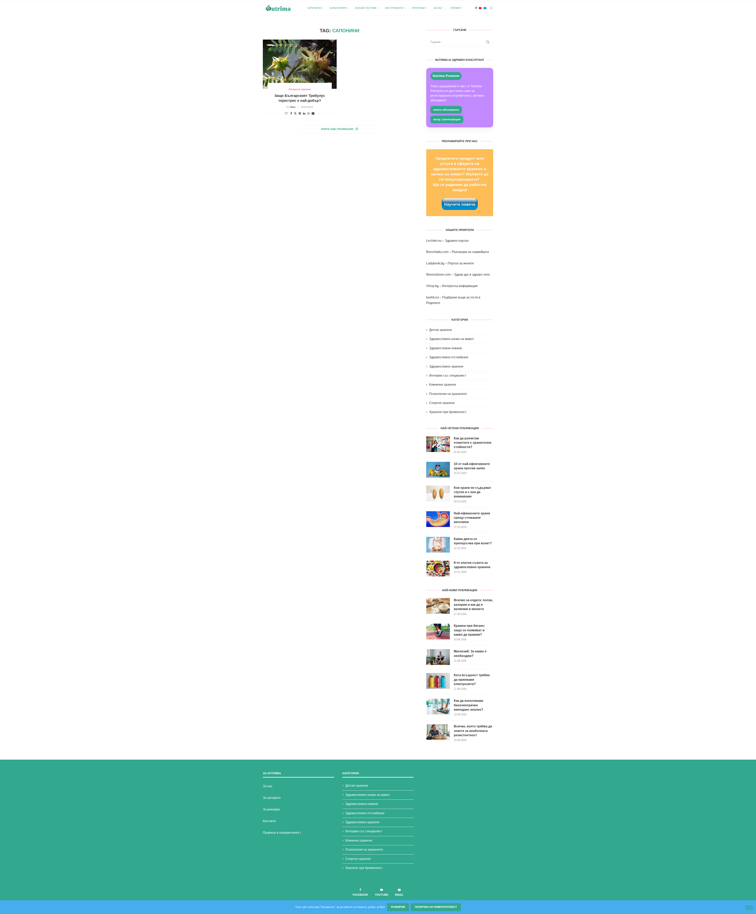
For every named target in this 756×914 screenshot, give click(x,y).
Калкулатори (338, 8)
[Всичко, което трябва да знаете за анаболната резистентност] (438, 732)
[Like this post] (286, 113)
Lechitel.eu (434, 240)
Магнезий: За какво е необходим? (470, 653)
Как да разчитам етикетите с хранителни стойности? (472, 443)
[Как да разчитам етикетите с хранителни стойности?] (438, 444)
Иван (293, 107)
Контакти (269, 821)
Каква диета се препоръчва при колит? (473, 541)
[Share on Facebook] (291, 113)
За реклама (271, 809)
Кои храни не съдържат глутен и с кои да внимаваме (472, 492)
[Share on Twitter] (295, 113)
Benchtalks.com (437, 252)
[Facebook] (476, 8)
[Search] (491, 8)
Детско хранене (440, 330)
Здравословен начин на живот (451, 339)
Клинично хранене (442, 384)
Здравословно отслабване (448, 357)
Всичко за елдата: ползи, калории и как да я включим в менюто (473, 604)
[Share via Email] (313, 113)
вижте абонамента (446, 109)
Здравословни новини (445, 348)
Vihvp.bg (432, 286)
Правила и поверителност (282, 832)
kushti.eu (432, 297)
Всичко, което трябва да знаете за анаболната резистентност (473, 731)
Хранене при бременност (447, 412)
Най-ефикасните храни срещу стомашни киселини (472, 518)
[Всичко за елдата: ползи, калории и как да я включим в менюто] (438, 606)
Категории (314, 8)
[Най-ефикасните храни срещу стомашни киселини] (438, 519)
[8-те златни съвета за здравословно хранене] (438, 568)
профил (456, 8)
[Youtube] (480, 8)
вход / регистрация (446, 119)
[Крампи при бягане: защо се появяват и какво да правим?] (438, 631)
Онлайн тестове (366, 8)
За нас (438, 8)
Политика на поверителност (436, 907)
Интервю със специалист (447, 375)
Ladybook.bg (435, 263)
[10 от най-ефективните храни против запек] (438, 470)
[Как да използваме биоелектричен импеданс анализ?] (438, 706)
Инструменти (394, 8)
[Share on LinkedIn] (304, 113)
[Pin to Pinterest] (300, 113)
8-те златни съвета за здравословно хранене (472, 565)
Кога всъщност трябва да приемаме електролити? (472, 679)
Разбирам (398, 907)
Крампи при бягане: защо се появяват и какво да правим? (469, 630)
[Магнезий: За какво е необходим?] (438, 657)
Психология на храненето (448, 393)
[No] (749, 907)
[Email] (485, 8)
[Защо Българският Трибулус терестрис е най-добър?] (300, 64)
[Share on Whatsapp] (308, 113)
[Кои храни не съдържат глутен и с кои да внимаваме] (438, 493)
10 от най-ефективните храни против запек (472, 466)
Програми (418, 8)
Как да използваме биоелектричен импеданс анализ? (468, 705)
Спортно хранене (442, 403)
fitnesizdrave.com (438, 274)
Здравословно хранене (446, 366)
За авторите (272, 797)
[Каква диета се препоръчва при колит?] (438, 545)
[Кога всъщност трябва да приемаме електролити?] (438, 681)
